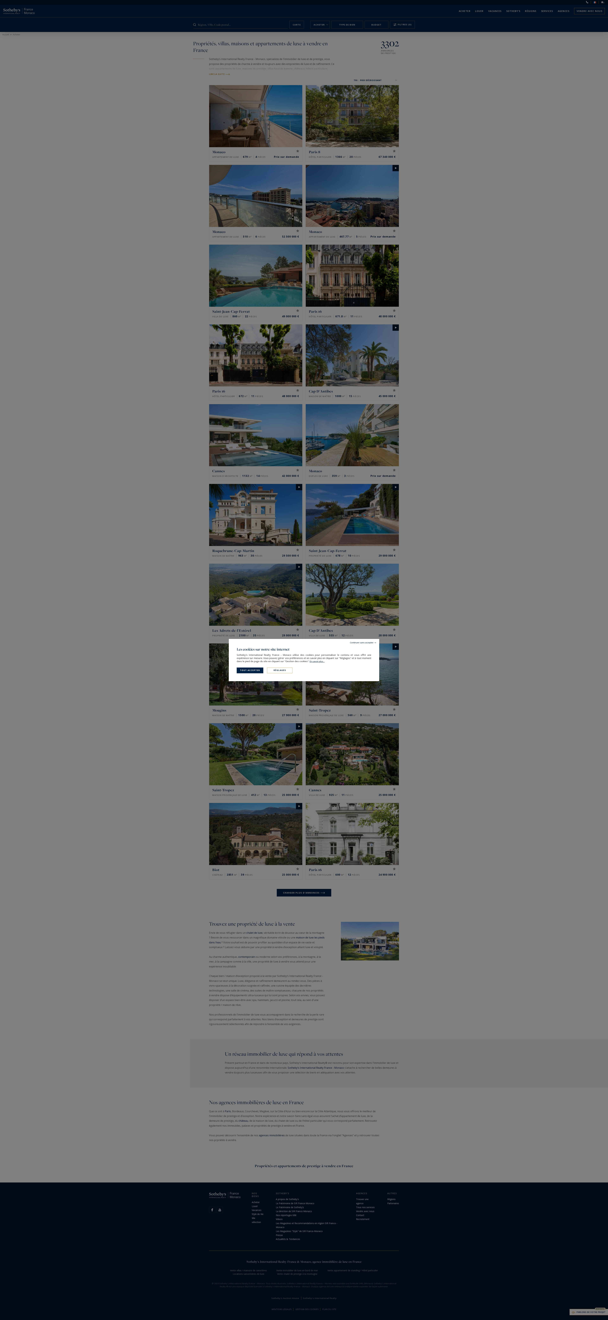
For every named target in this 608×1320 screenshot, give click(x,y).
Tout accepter (250, 670)
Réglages (280, 670)
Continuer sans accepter (362, 642)
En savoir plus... (317, 661)
